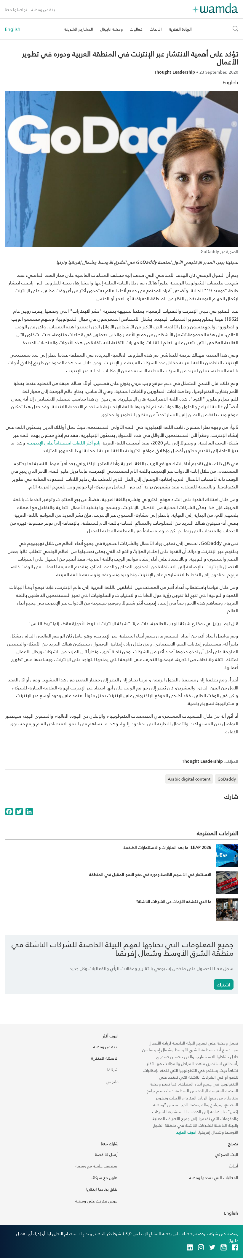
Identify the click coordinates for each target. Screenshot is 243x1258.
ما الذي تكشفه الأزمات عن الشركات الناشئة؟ (173, 901)
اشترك (223, 984)
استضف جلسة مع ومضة (97, 1166)
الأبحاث (156, 29)
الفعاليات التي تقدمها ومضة (213, 1177)
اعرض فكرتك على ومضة (97, 1201)
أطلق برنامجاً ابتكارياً (102, 1189)
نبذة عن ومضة (44, 9)
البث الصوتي (226, 1154)
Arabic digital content (189, 779)
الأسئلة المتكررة (105, 1058)
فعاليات (136, 29)
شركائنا (113, 1070)
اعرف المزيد (186, 1132)
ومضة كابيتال (111, 29)
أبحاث (233, 1166)
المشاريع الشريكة (78, 29)
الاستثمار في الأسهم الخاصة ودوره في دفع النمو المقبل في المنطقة (150, 874)
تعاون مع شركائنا (104, 1177)
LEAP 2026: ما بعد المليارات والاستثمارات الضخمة (167, 847)
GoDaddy (227, 779)
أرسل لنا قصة (107, 1154)
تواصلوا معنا (16, 9)
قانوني (112, 1081)
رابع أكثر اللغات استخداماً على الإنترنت (64, 442)
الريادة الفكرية (180, 29)
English (12, 29)
